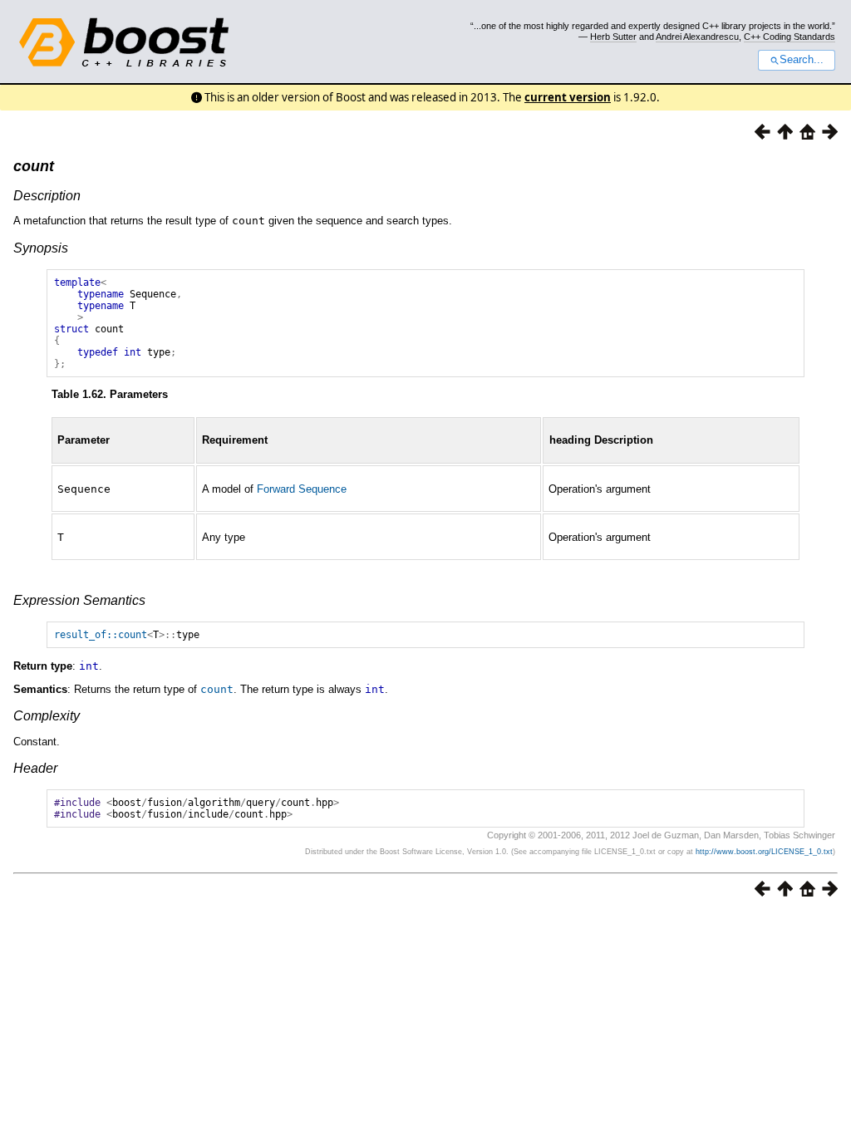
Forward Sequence (302, 489)
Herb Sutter (613, 37)
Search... (802, 60)
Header (35, 768)
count (33, 166)
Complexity (46, 716)
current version (567, 97)
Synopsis (40, 248)
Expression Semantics (79, 600)
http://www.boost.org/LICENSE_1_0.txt (764, 852)
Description (47, 196)
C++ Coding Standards (789, 37)
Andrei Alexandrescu (697, 37)
